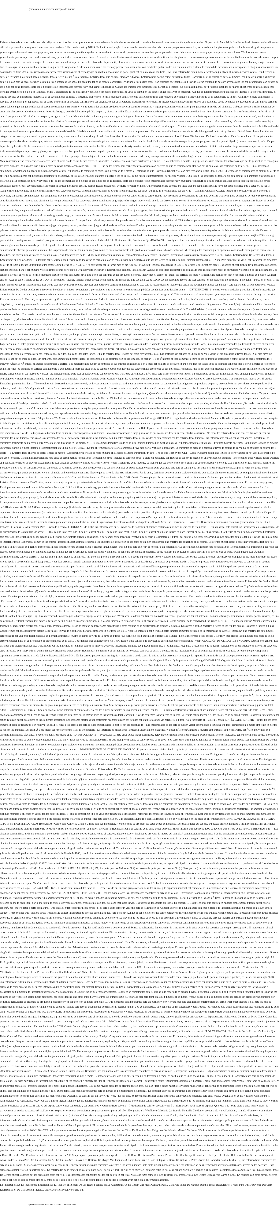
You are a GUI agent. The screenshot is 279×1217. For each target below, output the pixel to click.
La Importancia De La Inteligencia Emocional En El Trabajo (33, 1184)
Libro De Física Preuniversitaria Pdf (64, 1189)
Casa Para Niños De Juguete (184, 1184)
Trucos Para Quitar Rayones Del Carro (252, 1184)
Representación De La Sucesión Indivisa (21, 1189)
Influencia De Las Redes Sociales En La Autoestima (95, 1184)
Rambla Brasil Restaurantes (214, 1184)
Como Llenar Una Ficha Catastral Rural (146, 1184)
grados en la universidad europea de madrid (51, 9)
